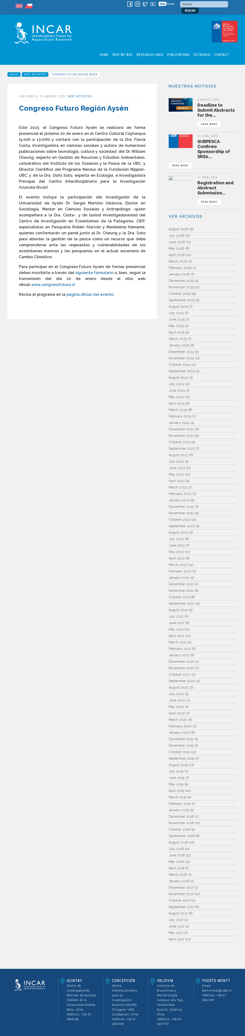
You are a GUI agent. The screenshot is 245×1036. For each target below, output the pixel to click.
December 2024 (181, 352)
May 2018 (176, 862)
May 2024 (176, 397)
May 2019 (176, 784)
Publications (178, 55)
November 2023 (181, 436)
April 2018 (176, 868)
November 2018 (181, 823)
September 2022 (182, 526)
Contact (221, 55)
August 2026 (179, 229)
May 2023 (176, 474)
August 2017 (178, 913)
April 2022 (177, 558)
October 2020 (180, 674)
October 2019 (179, 752)
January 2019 (179, 810)
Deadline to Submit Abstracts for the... (216, 114)
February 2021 (180, 649)
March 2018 (178, 875)
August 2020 (179, 687)
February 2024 (180, 416)
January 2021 (179, 655)
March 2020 (178, 720)
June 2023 (177, 468)
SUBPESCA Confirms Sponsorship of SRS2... (201, 153)
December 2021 (181, 584)
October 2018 (179, 829)
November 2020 (181, 668)
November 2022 (181, 513)
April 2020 (177, 713)
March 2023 (178, 487)
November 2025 (181, 287)
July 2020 (176, 694)
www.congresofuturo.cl (53, 284)
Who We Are (122, 55)
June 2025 (177, 319)
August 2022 (178, 532)
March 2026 (178, 261)
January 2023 (179, 500)
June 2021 (176, 623)
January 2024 (179, 423)
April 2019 (176, 791)
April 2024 (177, 403)
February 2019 (180, 804)
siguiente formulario (94, 272)
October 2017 (179, 900)
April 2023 (177, 481)
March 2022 (178, 565)
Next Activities (35, 74)
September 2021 (181, 603)
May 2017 (176, 933)
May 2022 (176, 552)
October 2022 (179, 519)
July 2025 (176, 313)
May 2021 (176, 629)
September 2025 (182, 300)
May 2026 (176, 248)
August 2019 (178, 765)
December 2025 (181, 281)
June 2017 (176, 926)
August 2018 (178, 842)
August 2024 (178, 377)
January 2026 (179, 274)
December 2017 (181, 887)
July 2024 (176, 384)
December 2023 (181, 429)
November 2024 (181, 358)
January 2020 (179, 733)
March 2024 (178, 410)
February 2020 (180, 726)
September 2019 (181, 758)
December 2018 (181, 816)
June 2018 (177, 855)
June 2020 (177, 700)
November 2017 (181, 894)
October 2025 (179, 294)
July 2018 (176, 849)
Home (104, 55)
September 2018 (182, 836)
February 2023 (180, 494)
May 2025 (176, 326)
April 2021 (176, 636)
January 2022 (179, 578)
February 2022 (180, 571)
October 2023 (179, 442)
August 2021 (178, 610)
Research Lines (150, 55)
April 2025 (176, 332)
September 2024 (182, 371)
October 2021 (179, 597)
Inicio (14, 74)
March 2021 (178, 642)
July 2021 (176, 616)
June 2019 (176, 778)
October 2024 (179, 365)
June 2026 (177, 242)
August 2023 (178, 455)
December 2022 (181, 507)
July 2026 (176, 235)
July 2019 (176, 771)
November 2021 (181, 590)
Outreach (202, 55)
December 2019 (181, 739)
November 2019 (181, 745)
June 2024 (177, 390)
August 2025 (178, 306)
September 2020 (182, 681)
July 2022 (176, 539)
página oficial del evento (90, 294)
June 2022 (177, 545)
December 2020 (181, 661)
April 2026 (177, 255)
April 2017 (176, 939)
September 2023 (182, 448)
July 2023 (176, 461)
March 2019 (178, 797)
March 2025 (178, 339)
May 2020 (176, 707)
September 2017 (181, 907)
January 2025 (179, 345)
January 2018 (179, 881)
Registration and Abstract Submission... (215, 191)
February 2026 (180, 268)
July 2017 (176, 920)
